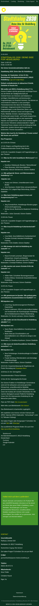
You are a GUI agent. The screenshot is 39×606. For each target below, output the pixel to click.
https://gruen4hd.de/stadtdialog (10, 429)
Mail (7, 423)
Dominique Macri (21, 368)
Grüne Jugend (30, 1)
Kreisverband (5, 1)
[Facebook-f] (19, 4)
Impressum (19, 592)
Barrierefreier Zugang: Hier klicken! (12, 548)
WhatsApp (16, 423)
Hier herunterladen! (21, 402)
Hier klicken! (25, 405)
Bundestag (21, 1)
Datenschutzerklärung (19, 596)
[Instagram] (15, 4)
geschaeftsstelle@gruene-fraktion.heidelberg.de (15, 558)
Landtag (13, 1)
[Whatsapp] (23, 4)
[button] (36, 10)
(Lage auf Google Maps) (16, 79)
